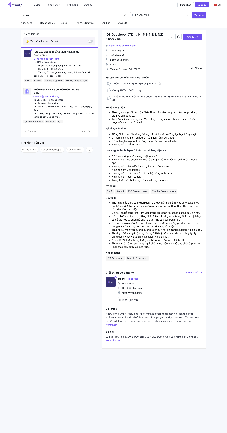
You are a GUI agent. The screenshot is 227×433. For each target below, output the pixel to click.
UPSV (36, 93)
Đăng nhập (185, 5)
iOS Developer (115, 258)
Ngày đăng (26, 23)
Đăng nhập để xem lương (46, 58)
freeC (121, 278)
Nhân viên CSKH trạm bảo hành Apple (56, 89)
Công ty (88, 5)
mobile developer (53, 149)
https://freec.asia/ (132, 292)
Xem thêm (86, 131)
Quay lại (32, 131)
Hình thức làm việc (84, 23)
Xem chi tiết (192, 272)
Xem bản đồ (113, 340)
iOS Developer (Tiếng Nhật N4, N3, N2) (57, 51)
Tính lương (72, 5)
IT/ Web (134, 299)
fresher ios (30, 149)
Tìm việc (36, 5)
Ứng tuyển (192, 36)
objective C (76, 149)
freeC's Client (40, 55)
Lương (64, 23)
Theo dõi (132, 278)
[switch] (90, 41)
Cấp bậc (105, 23)
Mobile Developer (137, 258)
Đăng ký (202, 5)
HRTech (123, 299)
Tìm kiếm (199, 15)
